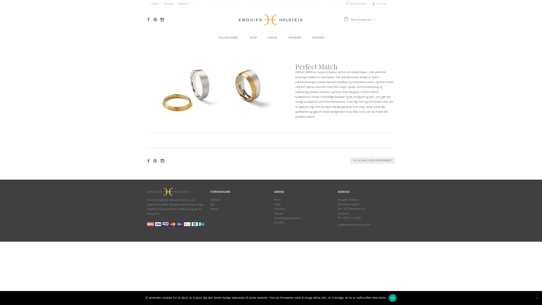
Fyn (213, 204)
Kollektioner (228, 37)
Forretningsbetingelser (287, 218)
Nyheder (295, 37)
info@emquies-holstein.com (354, 224)
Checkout (279, 209)
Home (277, 199)
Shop (253, 37)
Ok (393, 298)
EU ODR (278, 222)
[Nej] (537, 298)
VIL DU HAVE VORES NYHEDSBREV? (372, 160)
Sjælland (216, 199)
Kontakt (318, 37)
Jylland (214, 209)
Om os (272, 37)
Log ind (381, 4)
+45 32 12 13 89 (351, 218)
